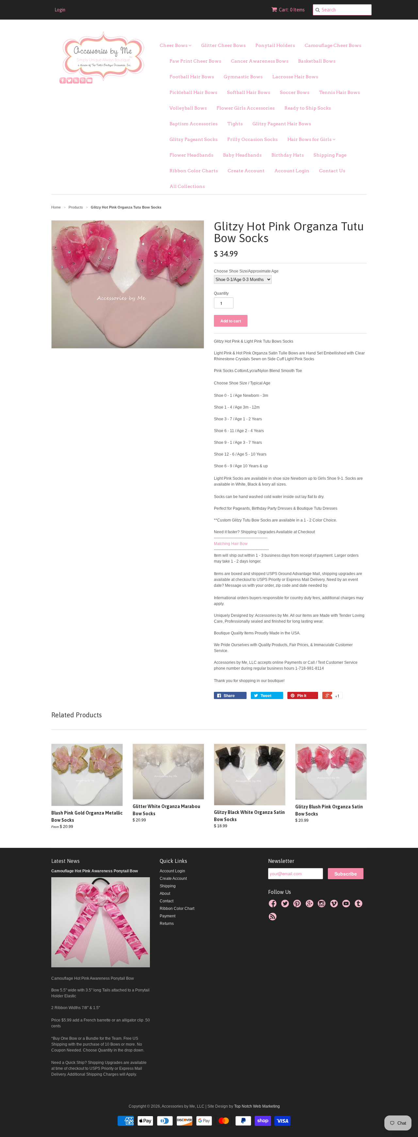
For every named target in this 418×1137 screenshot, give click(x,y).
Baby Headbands (242, 155)
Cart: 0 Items (292, 9)
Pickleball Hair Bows (193, 92)
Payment (167, 916)
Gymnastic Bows (243, 76)
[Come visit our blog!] (359, 905)
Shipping (168, 886)
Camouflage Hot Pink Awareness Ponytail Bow (94, 871)
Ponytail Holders (275, 45)
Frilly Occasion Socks (252, 139)
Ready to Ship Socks (307, 108)
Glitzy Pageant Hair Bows (281, 123)
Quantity (221, 293)
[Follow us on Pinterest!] (298, 905)
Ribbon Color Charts (193, 170)
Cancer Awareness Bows (259, 61)
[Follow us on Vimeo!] (335, 905)
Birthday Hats (287, 155)
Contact (166, 901)
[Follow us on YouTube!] (347, 905)
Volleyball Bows (188, 108)
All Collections (187, 186)
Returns (167, 923)
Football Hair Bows (191, 76)
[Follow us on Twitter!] (286, 905)
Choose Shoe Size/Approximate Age (246, 271)
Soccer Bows (294, 92)
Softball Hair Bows (248, 92)
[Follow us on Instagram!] (323, 905)
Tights (235, 123)
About (165, 893)
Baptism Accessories (193, 123)
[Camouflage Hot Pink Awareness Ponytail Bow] (100, 966)
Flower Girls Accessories (246, 108)
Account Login (291, 170)
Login (60, 9)
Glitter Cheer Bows (223, 45)
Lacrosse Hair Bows (295, 76)
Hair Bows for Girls (309, 139)
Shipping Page (330, 155)
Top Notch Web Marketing (256, 1106)
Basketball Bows (316, 61)
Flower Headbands (191, 155)
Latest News (65, 861)
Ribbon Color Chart (177, 908)
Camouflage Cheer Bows (333, 45)
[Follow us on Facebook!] (274, 905)
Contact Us (332, 170)
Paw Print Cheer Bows (195, 61)
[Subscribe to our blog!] (274, 919)
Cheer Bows (174, 45)
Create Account (246, 170)
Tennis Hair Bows (339, 92)
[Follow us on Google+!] (310, 905)
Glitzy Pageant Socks (193, 139)
